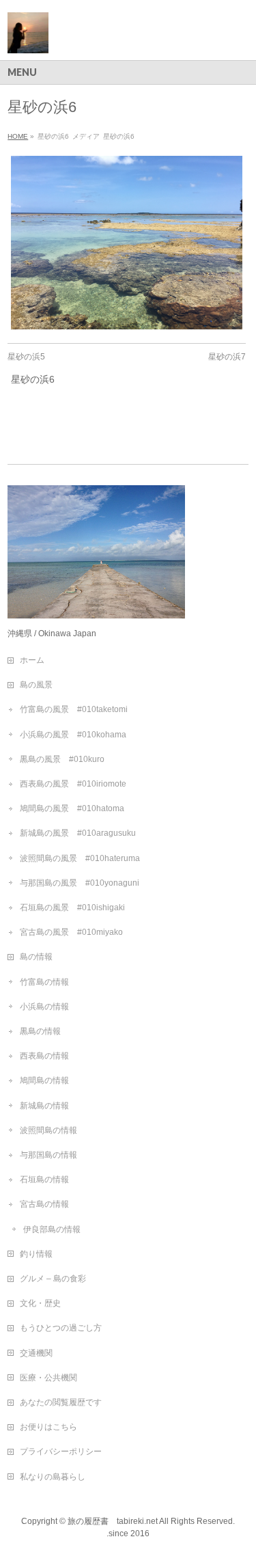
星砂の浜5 (26, 357)
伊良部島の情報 (52, 1229)
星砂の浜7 (227, 357)
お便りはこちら (48, 1427)
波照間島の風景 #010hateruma (80, 858)
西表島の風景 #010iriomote (73, 784)
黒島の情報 (40, 1031)
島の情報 (36, 957)
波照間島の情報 (48, 1130)
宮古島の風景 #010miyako (71, 932)
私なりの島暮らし (52, 1477)
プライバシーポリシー (61, 1451)
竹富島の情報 (44, 982)
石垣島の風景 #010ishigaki (72, 907)
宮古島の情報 (44, 1204)
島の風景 (36, 685)
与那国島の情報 (48, 1155)
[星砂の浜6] (126, 242)
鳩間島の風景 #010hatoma (72, 808)
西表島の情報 (44, 1056)
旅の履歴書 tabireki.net (113, 1521)
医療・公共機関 (48, 1377)
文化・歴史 (40, 1303)
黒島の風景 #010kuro (62, 759)
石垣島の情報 (44, 1179)
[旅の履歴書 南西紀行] (28, 38)
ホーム (32, 660)
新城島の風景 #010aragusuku (78, 833)
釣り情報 (36, 1254)
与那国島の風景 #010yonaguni (79, 883)
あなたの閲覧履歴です (61, 1402)
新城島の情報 (44, 1105)
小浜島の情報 (44, 1006)
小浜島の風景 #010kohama (73, 734)
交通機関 (36, 1353)
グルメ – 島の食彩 (53, 1278)
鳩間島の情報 (44, 1080)
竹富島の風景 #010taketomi (74, 709)
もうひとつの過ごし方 (61, 1328)
